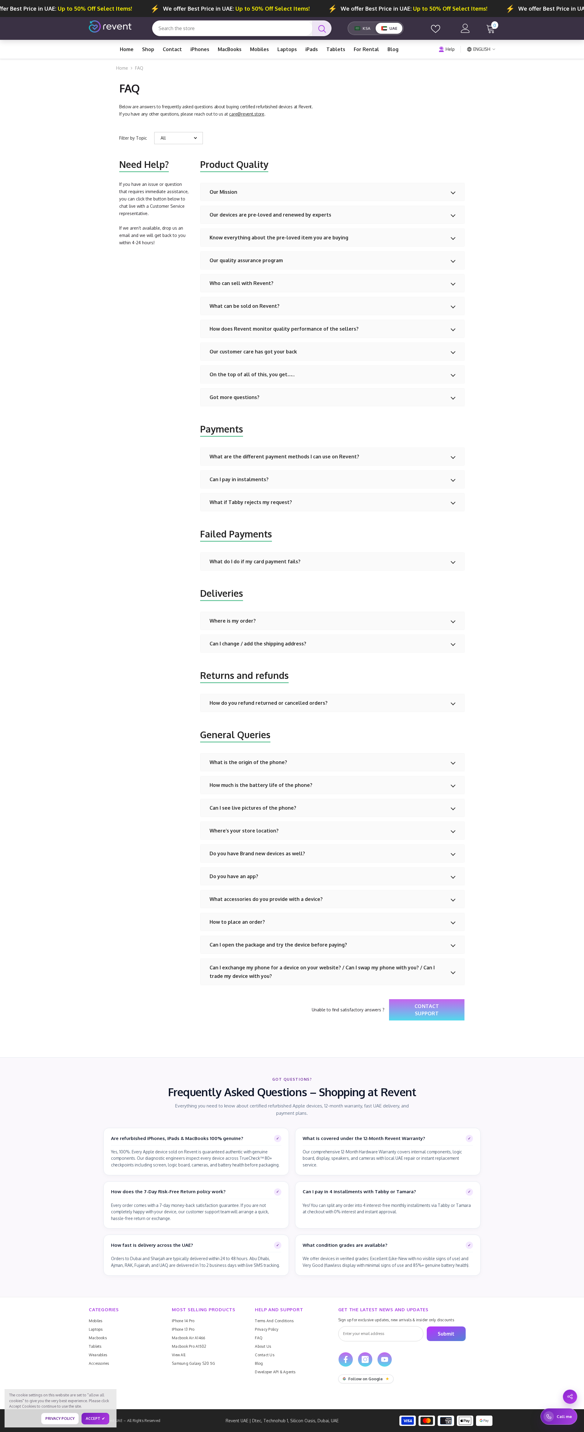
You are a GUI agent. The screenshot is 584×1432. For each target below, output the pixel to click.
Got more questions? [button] (234, 397)
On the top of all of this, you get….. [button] (252, 374)
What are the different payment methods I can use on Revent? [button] (284, 457)
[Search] (242, 28)
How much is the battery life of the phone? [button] (261, 785)
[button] (178, 138)
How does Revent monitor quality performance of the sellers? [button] (284, 329)
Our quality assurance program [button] (246, 260)
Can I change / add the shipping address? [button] (258, 644)
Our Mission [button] (223, 192)
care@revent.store (246, 113)
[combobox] (232, 28)
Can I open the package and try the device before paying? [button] (278, 945)
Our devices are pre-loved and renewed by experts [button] (270, 215)
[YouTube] (384, 1359)
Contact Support (427, 1010)
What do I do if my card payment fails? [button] (255, 561)
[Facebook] (345, 1359)
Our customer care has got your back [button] (253, 352)
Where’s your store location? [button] (244, 831)
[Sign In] (465, 28)
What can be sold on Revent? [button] (245, 306)
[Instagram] (365, 1359)
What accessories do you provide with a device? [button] (266, 899)
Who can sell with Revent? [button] (241, 283)
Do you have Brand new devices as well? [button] (257, 853)
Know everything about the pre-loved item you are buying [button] (279, 238)
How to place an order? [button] (237, 922)
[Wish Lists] (435, 28)
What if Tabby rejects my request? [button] (251, 502)
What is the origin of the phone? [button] (248, 762)
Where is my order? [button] (233, 621)
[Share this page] (570, 1396)
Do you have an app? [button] (234, 876)
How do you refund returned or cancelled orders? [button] (269, 703)
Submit (446, 1334)
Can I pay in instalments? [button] (239, 479)
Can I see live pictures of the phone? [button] (253, 808)
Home (122, 68)
